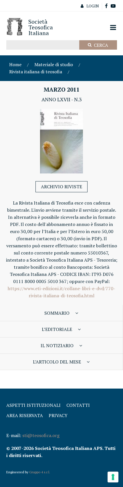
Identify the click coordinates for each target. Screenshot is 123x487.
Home (15, 64)
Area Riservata (24, 415)
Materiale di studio (53, 64)
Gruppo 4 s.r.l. (39, 472)
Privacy (58, 415)
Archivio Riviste (61, 186)
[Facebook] (106, 6)
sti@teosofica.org (40, 435)
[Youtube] (113, 6)
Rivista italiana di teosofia (35, 71)
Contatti (78, 405)
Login (92, 6)
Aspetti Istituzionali (33, 405)
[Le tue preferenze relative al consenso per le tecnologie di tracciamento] (113, 477)
